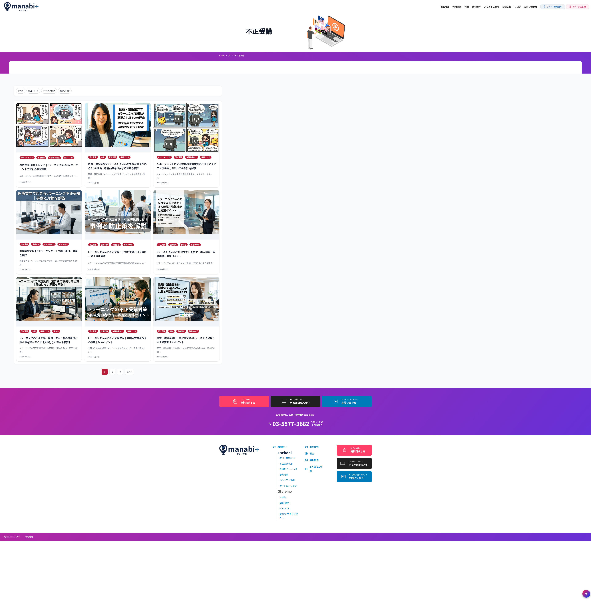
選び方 (56, 331)
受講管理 (112, 157)
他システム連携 (287, 480)
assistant (284, 502)
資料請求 (554, 6)
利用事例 (456, 6)
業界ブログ (65, 90)
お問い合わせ (530, 6)
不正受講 (41, 157)
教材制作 (476, 6)
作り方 (183, 244)
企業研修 (104, 244)
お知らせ (506, 6)
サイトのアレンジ (288, 485)
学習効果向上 (54, 157)
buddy (282, 497)
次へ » (129, 371)
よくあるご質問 (491, 6)
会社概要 (29, 536)
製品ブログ (33, 90)
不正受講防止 (285, 463)
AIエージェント (27, 157)
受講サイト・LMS (288, 469)
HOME (221, 55)
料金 (466, 6)
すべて (21, 90)
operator (284, 508)
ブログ (517, 6)
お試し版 (579, 6)
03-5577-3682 (291, 423)
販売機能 (283, 474)
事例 (102, 157)
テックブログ (49, 90)
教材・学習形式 (287, 458)
